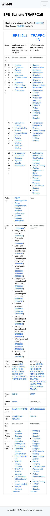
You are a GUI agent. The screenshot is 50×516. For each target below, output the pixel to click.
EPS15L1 (20, 35)
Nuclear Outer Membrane (38, 68)
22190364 (19, 308)
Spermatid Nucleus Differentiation (20, 451)
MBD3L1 (33, 371)
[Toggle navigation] (44, 4)
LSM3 (38, 369)
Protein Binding (21, 127)
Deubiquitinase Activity (38, 457)
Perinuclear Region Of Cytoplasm (37, 100)
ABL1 (20, 364)
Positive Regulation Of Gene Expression (37, 172)
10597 (32, 394)
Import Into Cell (21, 484)
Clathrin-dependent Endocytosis (20, 441)
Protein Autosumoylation (38, 476)
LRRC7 (15, 374)
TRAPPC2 (23, 376)
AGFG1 (15, 366)
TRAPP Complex (36, 94)
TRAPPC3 (34, 379)
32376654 (19, 235)
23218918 (19, 356)
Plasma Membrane (19, 73)
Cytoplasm (19, 67)
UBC (24, 379)
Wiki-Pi (7, 4)
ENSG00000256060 (37, 410)
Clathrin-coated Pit (21, 78)
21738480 (19, 346)
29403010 (19, 276)
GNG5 (21, 371)
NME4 (32, 374)
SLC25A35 (40, 374)
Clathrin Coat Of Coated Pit (20, 86)
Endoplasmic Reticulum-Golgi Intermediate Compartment (38, 86)
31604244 (19, 311)
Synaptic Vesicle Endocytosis (20, 163)
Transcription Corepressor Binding (37, 125)
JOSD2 (39, 366)
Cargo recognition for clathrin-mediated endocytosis (20, 208)
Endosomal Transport (19, 156)
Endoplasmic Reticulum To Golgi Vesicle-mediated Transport (38, 157)
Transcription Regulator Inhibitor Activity (37, 136)
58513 (14, 394)
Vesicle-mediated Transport (36, 180)
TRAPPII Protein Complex (36, 108)
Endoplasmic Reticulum (37, 78)
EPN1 (14, 369)
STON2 (15, 376)
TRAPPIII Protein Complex (36, 115)
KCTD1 (33, 369)
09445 (14, 401)
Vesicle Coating (38, 165)
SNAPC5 (33, 376)
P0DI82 (33, 416)
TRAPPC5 (34, 381)
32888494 (20, 228)
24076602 (19, 313)
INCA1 (32, 366)
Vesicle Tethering (36, 191)
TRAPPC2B (38, 37)
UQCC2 (33, 384)
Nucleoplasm (37, 72)
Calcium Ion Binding (19, 124)
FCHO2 (15, 371)
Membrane (19, 82)
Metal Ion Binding (18, 146)
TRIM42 (42, 381)
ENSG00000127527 (19, 410)
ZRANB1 (33, 389)
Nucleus (18, 65)
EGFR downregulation (21, 199)
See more (16, 491)
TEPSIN (41, 376)
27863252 (19, 253)
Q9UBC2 (15, 418)
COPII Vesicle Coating (38, 186)
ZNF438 (33, 386)
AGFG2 (22, 366)
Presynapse (19, 90)
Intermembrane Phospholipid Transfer (38, 469)
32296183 (39, 23)
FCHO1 (21, 369)
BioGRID (20, 26)
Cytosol (18, 70)
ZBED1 (39, 384)
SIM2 (21, 374)
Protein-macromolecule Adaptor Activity (21, 134)
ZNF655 (40, 386)
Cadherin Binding (18, 141)
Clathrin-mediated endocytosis (20, 218)
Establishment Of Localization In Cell (21, 479)
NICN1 (40, 371)
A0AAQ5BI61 (17, 416)
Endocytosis (20, 152)
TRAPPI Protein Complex (36, 486)
